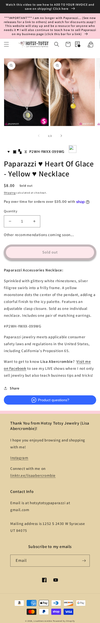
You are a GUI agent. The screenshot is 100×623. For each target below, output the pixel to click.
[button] (6, 44)
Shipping (10, 192)
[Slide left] (38, 135)
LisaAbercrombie (43, 620)
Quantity (10, 211)
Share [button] (14, 388)
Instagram (19, 457)
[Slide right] (61, 135)
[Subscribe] (83, 561)
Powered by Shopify (64, 620)
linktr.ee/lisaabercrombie (33, 475)
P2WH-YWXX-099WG (46, 151)
